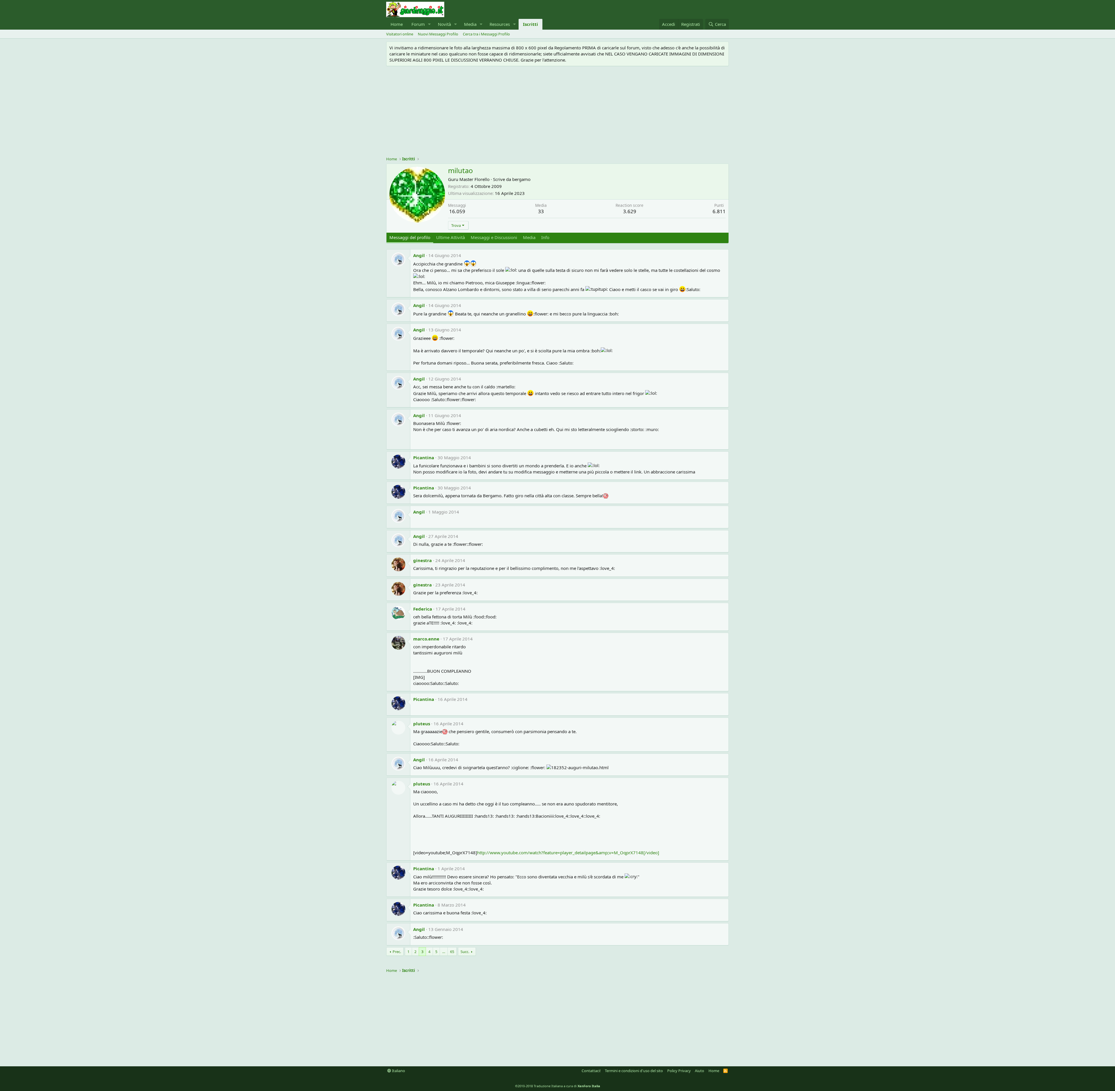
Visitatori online (399, 34)
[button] (429, 24)
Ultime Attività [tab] (450, 237)
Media (470, 24)
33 (541, 211)
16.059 (457, 211)
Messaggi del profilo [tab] (409, 237)
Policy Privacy (679, 1070)
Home (397, 24)
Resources (500, 24)
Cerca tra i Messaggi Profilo (486, 34)
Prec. (397, 951)
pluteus (421, 723)
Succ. (465, 951)
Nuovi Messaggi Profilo (438, 34)
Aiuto (699, 1070)
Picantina (423, 457)
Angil (419, 255)
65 (452, 951)
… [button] (443, 951)
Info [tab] (545, 237)
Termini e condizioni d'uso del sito (634, 1070)
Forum (418, 24)
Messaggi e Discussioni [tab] (494, 237)
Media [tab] (529, 237)
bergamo (521, 179)
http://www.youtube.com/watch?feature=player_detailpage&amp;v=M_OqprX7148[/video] (568, 852)
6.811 (719, 211)
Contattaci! (591, 1070)
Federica (422, 609)
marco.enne (426, 639)
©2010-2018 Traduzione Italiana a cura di (557, 1086)
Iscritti (530, 24)
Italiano (398, 1070)
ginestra (422, 560)
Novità (444, 24)
